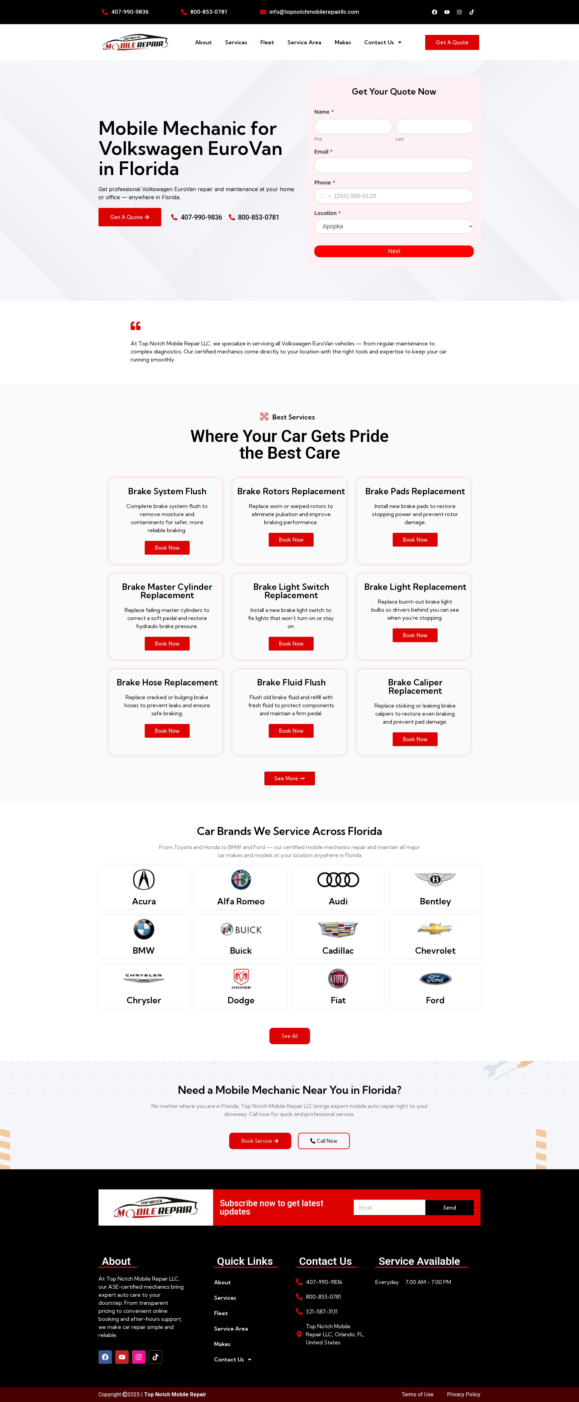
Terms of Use (418, 1394)
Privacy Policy (463, 1394)
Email (323, 152)
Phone (324, 183)
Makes (343, 42)
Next (394, 251)
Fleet (267, 42)
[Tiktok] (471, 12)
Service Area (304, 42)
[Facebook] (434, 12)
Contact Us (379, 42)
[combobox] (324, 196)
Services (236, 42)
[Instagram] (459, 12)
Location (327, 213)
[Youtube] (447, 12)
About (203, 42)
